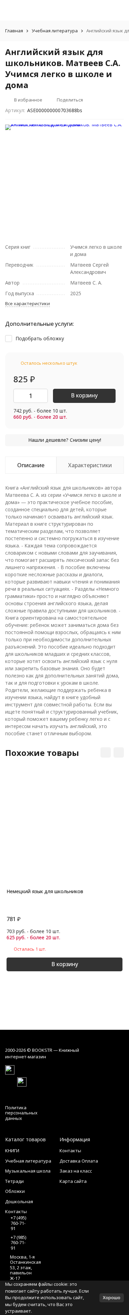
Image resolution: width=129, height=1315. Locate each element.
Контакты (70, 1150)
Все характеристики (27, 303)
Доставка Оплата (79, 1161)
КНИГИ (12, 1150)
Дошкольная (19, 1201)
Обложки (15, 1191)
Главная (14, 31)
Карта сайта (73, 1181)
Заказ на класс (76, 1171)
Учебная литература (55, 31)
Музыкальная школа (28, 1171)
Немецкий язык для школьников (45, 891)
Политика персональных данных (21, 1112)
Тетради (14, 1181)
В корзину (84, 395)
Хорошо (111, 1297)
